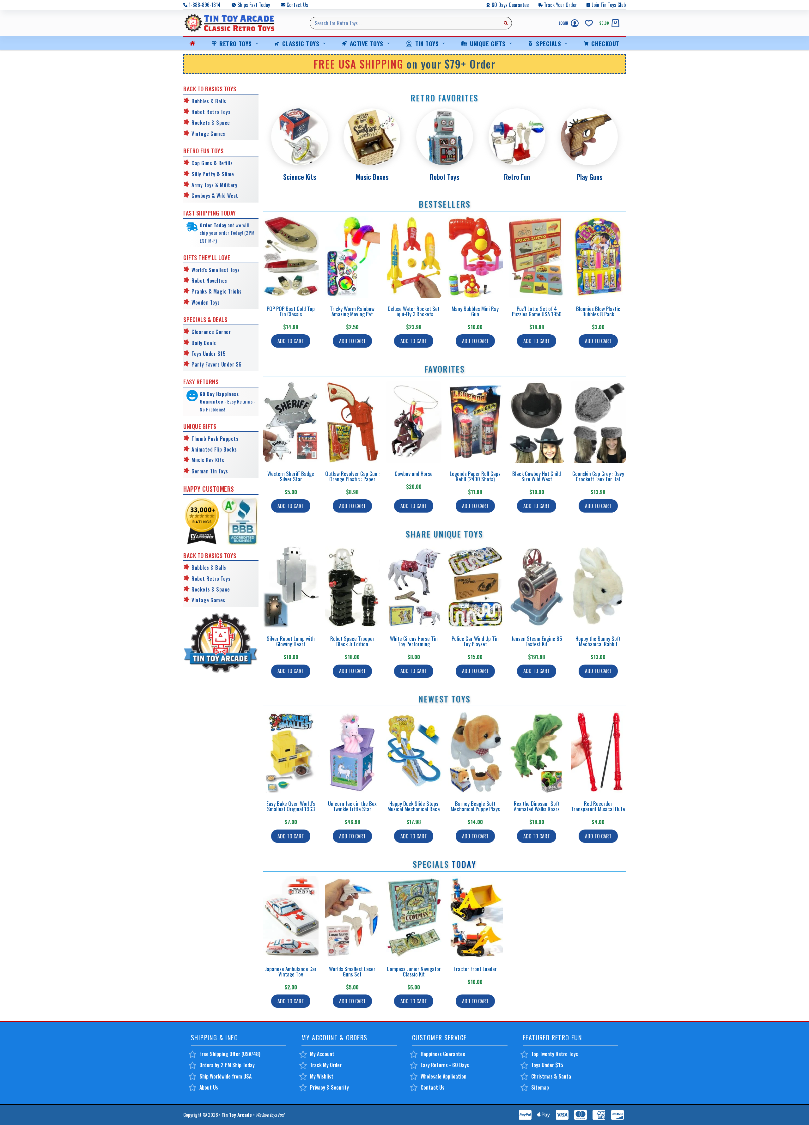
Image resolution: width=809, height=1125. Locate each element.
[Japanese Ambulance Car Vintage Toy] (291, 917)
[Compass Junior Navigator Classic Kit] (413, 917)
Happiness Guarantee (443, 1054)
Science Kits (299, 177)
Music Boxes (372, 177)
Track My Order (326, 1065)
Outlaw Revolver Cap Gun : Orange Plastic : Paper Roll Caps (352, 479)
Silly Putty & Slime (213, 174)
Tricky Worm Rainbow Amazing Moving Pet (352, 311)
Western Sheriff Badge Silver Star (290, 476)
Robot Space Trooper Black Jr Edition (352, 641)
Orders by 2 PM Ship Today (227, 1065)
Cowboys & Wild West (215, 195)
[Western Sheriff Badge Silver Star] (291, 422)
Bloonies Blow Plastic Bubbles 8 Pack (598, 311)
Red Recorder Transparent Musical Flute (598, 806)
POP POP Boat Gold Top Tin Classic (291, 311)
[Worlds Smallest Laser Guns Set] (352, 917)
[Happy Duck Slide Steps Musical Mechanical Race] (413, 752)
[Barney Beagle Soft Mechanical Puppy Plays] (475, 752)
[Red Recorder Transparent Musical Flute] (598, 752)
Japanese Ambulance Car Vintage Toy (291, 971)
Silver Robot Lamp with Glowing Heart (291, 641)
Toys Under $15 (209, 353)
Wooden (200, 302)
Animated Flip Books (214, 449)
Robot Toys (444, 177)
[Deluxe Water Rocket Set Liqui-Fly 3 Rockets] (413, 257)
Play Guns (589, 177)
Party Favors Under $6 (217, 364)
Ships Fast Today (253, 5)
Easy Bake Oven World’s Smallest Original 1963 (290, 806)
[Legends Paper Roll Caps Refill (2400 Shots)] (475, 422)
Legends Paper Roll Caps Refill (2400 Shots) (475, 476)
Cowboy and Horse (414, 473)
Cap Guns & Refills (212, 163)
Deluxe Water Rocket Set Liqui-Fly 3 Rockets (414, 311)
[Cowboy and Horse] (413, 422)
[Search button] (506, 23)
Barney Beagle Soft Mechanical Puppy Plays (475, 806)
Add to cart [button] (290, 341)
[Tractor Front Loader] (475, 917)
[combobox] (405, 23)
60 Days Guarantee (510, 5)
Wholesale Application (443, 1076)
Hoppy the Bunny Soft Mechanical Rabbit (598, 641)
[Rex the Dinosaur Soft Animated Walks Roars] (536, 752)
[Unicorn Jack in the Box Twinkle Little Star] (352, 752)
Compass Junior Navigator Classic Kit (414, 971)
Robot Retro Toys (211, 112)
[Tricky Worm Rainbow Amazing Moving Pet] (352, 257)
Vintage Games (208, 133)
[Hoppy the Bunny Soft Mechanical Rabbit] (598, 587)
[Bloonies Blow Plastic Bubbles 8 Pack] (598, 257)
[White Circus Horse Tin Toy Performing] (413, 587)
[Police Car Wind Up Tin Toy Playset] (475, 587)
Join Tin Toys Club (609, 5)
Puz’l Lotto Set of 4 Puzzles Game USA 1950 (537, 311)
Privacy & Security (329, 1087)
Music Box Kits (208, 460)
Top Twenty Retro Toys (554, 1054)
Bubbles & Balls (209, 101)
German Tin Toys (210, 471)
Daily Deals (204, 343)
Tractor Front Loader (475, 969)
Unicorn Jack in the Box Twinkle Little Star (352, 806)
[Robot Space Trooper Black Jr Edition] (352, 587)
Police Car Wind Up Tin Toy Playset (475, 641)
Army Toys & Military (214, 185)
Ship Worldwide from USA (225, 1076)
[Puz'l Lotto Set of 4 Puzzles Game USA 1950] (536, 257)
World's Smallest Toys (216, 270)
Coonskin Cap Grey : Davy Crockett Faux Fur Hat (598, 476)
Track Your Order (560, 5)
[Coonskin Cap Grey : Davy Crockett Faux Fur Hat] (598, 422)
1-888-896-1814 (205, 5)
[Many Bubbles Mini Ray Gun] (475, 257)
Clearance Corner (211, 332)
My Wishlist (321, 1076)
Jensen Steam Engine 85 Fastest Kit (536, 641)
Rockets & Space (211, 122)
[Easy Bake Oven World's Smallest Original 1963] (291, 752)
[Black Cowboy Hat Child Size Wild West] (536, 422)
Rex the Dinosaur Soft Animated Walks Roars (537, 806)
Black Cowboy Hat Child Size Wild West (536, 476)
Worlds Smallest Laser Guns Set (352, 971)
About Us (208, 1087)
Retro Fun (517, 177)
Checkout (605, 43)
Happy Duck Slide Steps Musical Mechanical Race (413, 806)
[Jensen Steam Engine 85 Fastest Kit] (536, 587)
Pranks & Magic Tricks (217, 291)
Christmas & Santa (551, 1076)
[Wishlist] (589, 23)
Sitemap (540, 1087)
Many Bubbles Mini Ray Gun (475, 311)
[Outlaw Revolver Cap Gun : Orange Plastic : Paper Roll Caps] (352, 422)
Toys (214, 302)
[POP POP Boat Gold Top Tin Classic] (291, 257)
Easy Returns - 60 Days (445, 1065)
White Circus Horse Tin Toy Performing (414, 641)
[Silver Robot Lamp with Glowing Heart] (291, 587)
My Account (322, 1054)
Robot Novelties (209, 280)
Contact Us (297, 5)
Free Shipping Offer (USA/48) (229, 1054)
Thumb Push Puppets (215, 438)
